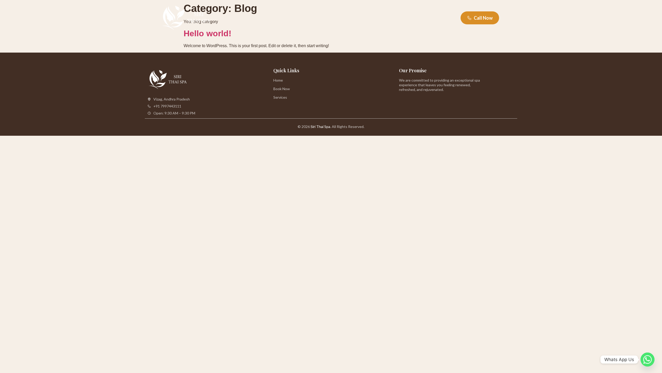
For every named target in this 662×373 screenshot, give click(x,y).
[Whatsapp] (648, 360)
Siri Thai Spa (320, 126)
